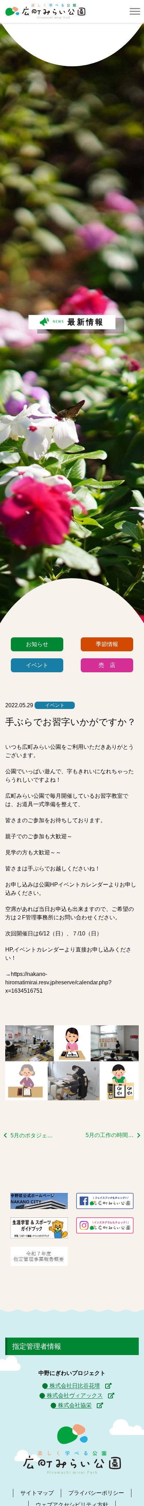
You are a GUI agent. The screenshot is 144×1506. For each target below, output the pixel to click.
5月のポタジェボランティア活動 (34, 1135)
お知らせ (37, 644)
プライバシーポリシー (96, 1493)
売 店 (107, 665)
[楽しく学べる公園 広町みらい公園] (45, 11)
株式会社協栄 (75, 1405)
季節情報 (107, 644)
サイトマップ (37, 1493)
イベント (37, 665)
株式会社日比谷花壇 (75, 1386)
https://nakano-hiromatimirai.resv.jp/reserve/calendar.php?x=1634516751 (58, 982)
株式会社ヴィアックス (75, 1395)
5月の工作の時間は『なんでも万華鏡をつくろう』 (113, 1135)
